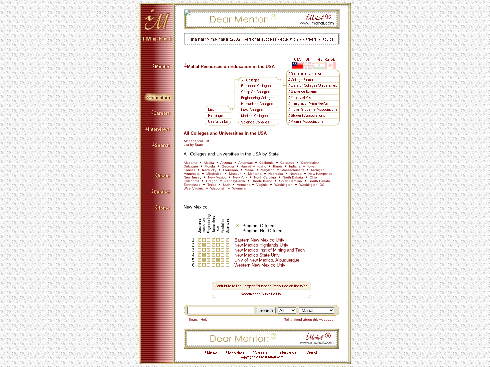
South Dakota (319, 181)
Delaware (191, 166)
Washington (283, 185)
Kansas (189, 170)
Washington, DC (311, 185)
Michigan (318, 170)
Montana (255, 173)
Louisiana (230, 170)
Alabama (190, 162)
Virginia (262, 185)
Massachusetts (292, 170)
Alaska (209, 162)
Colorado (287, 162)
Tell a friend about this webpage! (311, 319)
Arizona (226, 162)
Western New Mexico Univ (259, 265)
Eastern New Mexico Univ (259, 240)
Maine (249, 170)
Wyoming (239, 188)
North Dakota (293, 177)
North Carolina (265, 177)
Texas (211, 185)
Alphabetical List (196, 141)
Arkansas (245, 162)
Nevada (296, 173)
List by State (193, 144)
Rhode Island (262, 181)
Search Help (197, 319)
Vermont (243, 185)
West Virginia (194, 188)
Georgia (228, 166)
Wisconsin (218, 188)
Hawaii (246, 166)
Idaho (261, 166)
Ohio (313, 177)
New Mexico (217, 177)
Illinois (277, 166)
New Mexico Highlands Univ (261, 245)
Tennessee (192, 185)
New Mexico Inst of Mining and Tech (269, 250)
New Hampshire (320, 173)
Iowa (311, 166)
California (266, 162)
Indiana (295, 166)
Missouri (235, 173)
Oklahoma (191, 181)
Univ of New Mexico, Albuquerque (266, 260)
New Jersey (192, 177)
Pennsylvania (234, 181)
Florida (210, 166)
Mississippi (214, 173)
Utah (226, 185)
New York (240, 177)
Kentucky (209, 170)
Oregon (212, 181)
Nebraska (275, 173)
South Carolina (290, 181)
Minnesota (192, 173)
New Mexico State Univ (257, 255)
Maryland (268, 170)
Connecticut (310, 162)
